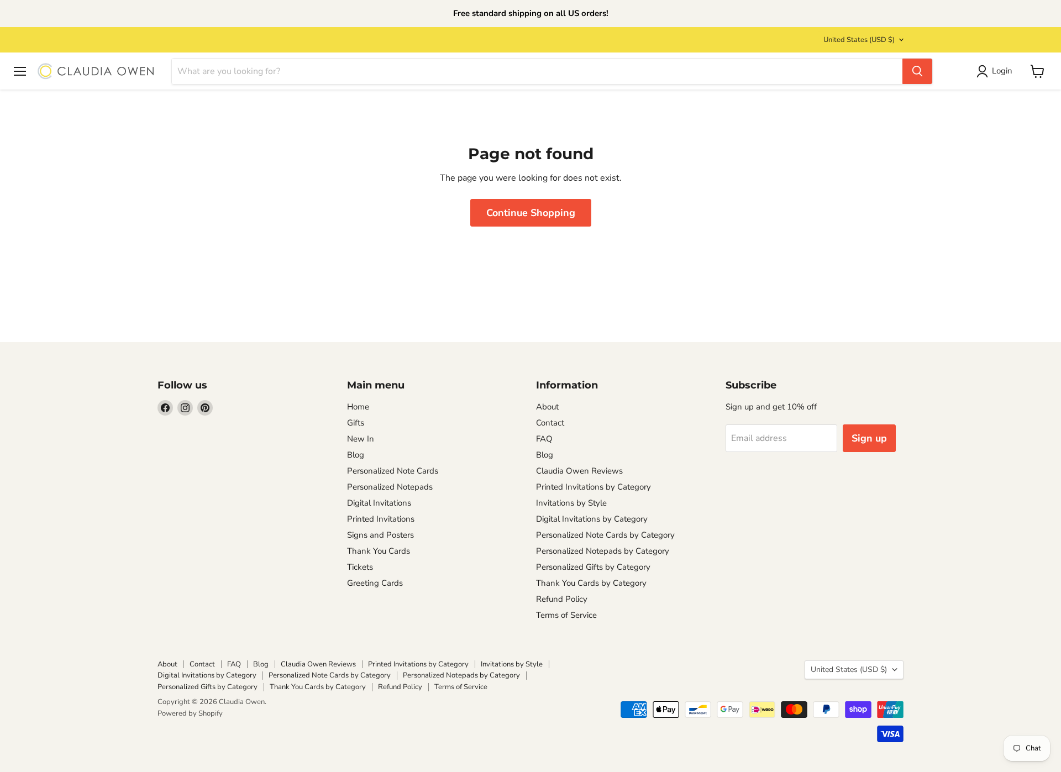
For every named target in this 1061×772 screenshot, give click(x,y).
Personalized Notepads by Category (602, 550)
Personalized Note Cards (392, 470)
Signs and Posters (380, 534)
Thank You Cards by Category (591, 583)
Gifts (355, 422)
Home (358, 406)
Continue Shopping (530, 212)
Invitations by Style (571, 502)
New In (360, 438)
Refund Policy (561, 599)
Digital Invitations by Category (592, 518)
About (547, 406)
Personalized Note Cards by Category (605, 534)
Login (1002, 71)
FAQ (544, 438)
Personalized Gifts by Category (593, 567)
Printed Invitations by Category (593, 486)
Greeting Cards (375, 583)
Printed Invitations (380, 518)
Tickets (360, 567)
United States (859, 40)
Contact (550, 422)
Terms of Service (566, 615)
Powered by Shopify (190, 713)
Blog (355, 454)
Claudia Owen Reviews (579, 470)
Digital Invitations (379, 502)
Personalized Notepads (390, 486)
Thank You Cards (378, 550)
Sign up (869, 438)
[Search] (917, 71)
